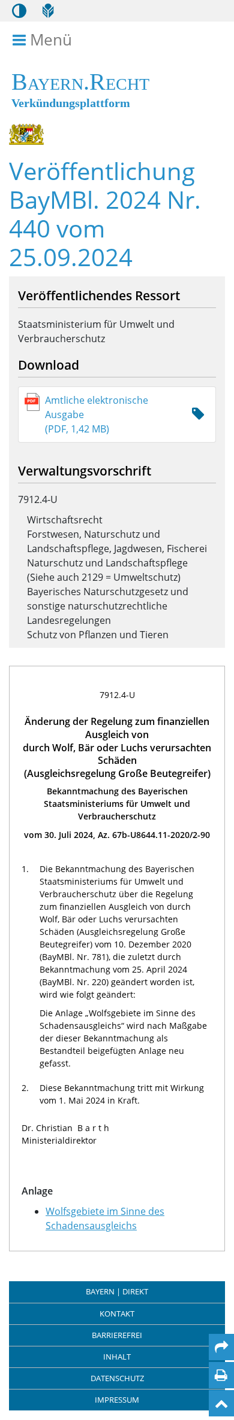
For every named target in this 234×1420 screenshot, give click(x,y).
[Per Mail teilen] (221, 1347)
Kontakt (117, 1313)
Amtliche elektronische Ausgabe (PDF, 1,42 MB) (96, 414)
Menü (51, 40)
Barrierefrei (117, 1335)
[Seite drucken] (221, 1375)
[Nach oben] (221, 1403)
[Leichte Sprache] (48, 11)
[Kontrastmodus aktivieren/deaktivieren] (19, 11)
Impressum (117, 1399)
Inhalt (117, 1356)
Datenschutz (117, 1378)
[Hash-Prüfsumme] (198, 414)
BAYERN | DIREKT (117, 1291)
